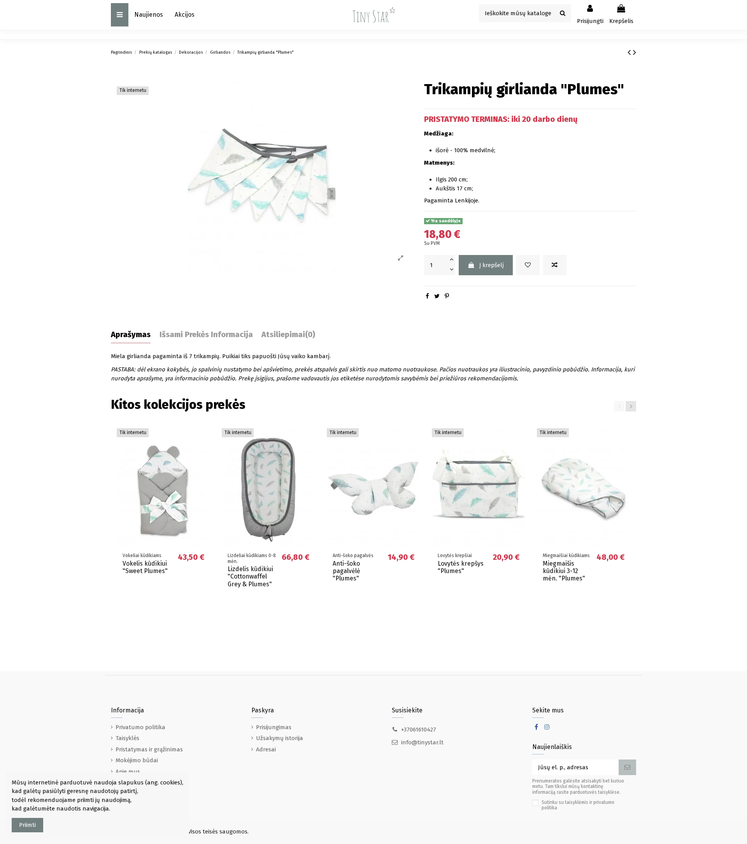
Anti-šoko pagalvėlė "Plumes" (346, 571)
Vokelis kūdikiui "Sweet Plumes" (145, 567)
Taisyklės (127, 738)
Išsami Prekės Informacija (206, 334)
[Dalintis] (427, 296)
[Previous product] (630, 52)
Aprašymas (131, 334)
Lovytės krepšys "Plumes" (461, 567)
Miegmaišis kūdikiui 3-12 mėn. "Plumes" (564, 571)
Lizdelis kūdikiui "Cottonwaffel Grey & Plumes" (250, 576)
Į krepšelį (491, 265)
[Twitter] (437, 296)
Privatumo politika (140, 727)
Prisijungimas (273, 727)
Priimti (27, 824)
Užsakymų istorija (279, 738)
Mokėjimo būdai (137, 760)
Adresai (266, 749)
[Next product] (634, 52)
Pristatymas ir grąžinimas (149, 749)
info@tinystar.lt (422, 742)
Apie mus (128, 771)
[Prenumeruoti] (627, 767)
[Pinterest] (447, 296)
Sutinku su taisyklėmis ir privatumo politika (578, 805)
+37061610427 (418, 729)
